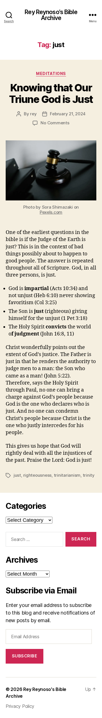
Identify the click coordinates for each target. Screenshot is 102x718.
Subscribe (24, 656)
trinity (89, 475)
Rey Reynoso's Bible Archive (51, 15)
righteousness (37, 475)
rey (33, 113)
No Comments (55, 122)
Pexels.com (51, 212)
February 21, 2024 (68, 113)
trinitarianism (67, 475)
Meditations (51, 73)
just (17, 475)
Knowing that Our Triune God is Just (51, 93)
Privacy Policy (20, 706)
